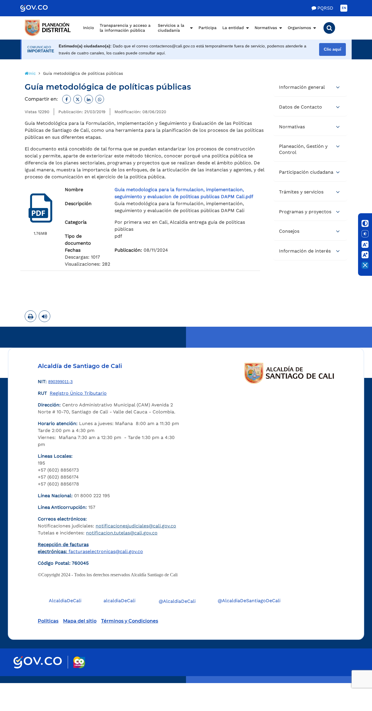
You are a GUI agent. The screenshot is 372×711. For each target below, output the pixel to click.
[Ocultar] (365, 265)
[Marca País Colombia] (79, 662)
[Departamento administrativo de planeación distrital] (48, 28)
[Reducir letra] (365, 244)
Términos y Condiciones (129, 621)
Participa (207, 27)
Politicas (48, 621)
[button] (329, 28)
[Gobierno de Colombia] (40, 8)
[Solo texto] (365, 234)
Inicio (88, 27)
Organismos (299, 27)
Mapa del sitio (79, 621)
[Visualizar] (40, 208)
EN (344, 8)
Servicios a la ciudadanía (171, 28)
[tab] (310, 88)
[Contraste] (365, 223)
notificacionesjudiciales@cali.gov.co (136, 526)
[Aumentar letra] (365, 255)
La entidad (233, 27)
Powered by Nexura (351, 680)
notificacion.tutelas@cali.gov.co (122, 533)
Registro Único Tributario (78, 393)
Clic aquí (332, 49)
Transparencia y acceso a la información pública (125, 28)
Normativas (266, 27)
